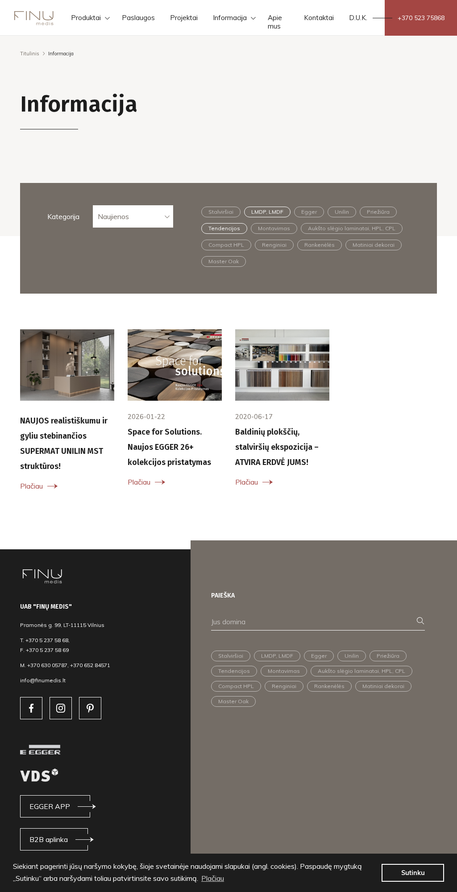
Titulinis (29, 53)
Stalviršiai (220, 211)
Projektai (184, 17)
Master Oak (223, 261)
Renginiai (274, 244)
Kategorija (63, 216)
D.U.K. (358, 17)
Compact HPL (226, 244)
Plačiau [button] (212, 878)
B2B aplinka (48, 839)
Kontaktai (319, 17)
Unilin (342, 211)
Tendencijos (224, 228)
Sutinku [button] (413, 873)
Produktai (86, 17)
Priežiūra (378, 211)
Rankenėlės (319, 244)
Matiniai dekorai (374, 244)
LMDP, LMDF (267, 211)
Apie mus (275, 22)
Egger (309, 211)
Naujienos (113, 216)
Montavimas (274, 228)
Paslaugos (138, 17)
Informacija (230, 17)
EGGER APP (49, 806)
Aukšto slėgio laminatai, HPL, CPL (351, 228)
